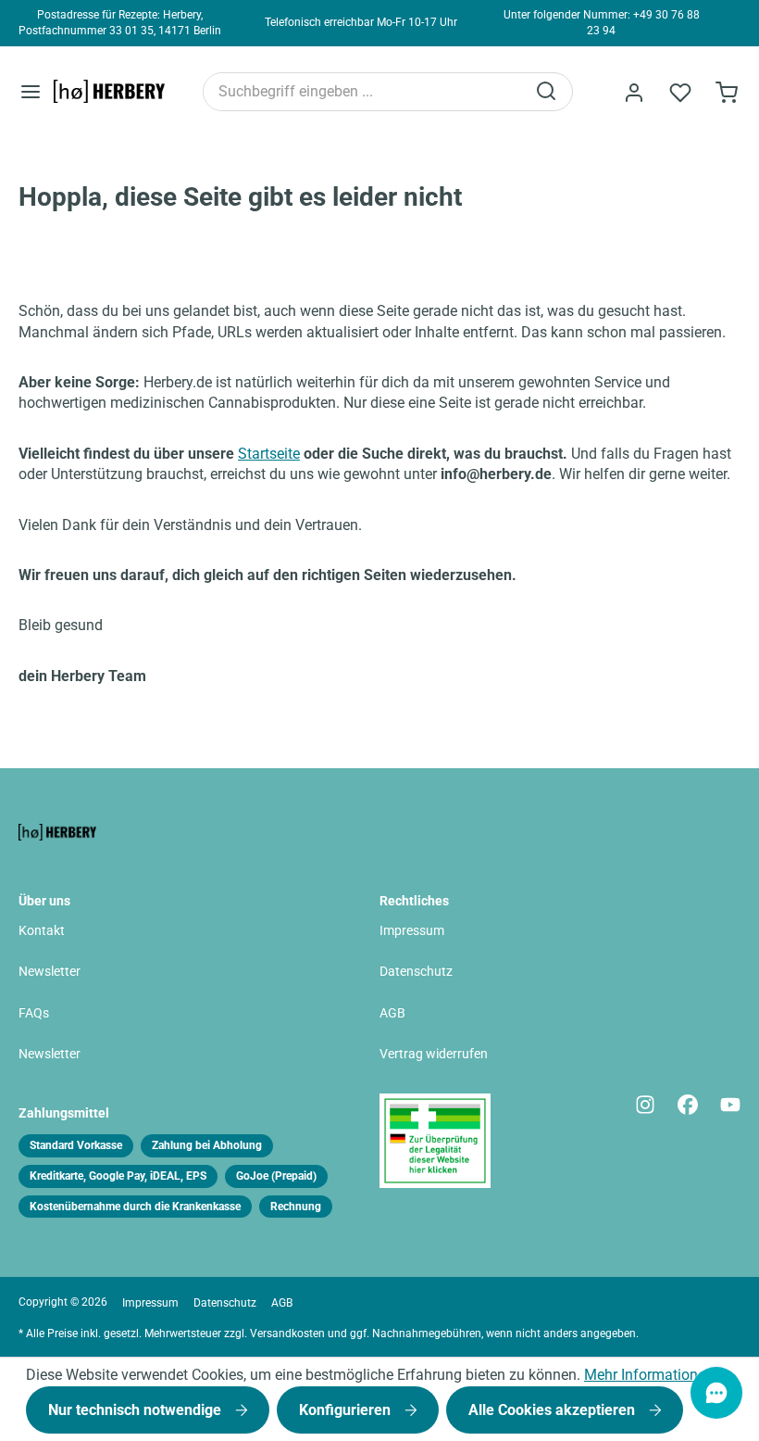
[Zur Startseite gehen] (109, 91)
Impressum (412, 931)
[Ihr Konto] (634, 92)
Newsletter (50, 972)
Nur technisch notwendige (136, 1410)
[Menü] (31, 91)
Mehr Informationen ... (656, 1375)
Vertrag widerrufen (434, 1054)
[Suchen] (548, 91)
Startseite (269, 453)
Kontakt (42, 931)
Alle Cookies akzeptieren (553, 1410)
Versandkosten (287, 1333)
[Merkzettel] (680, 92)
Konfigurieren (346, 1410)
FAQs (34, 1013)
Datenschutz (416, 972)
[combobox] (364, 91)
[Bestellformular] (726, 92)
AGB (392, 1013)
